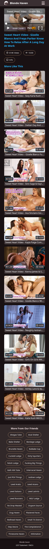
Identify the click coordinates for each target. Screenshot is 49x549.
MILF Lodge (34, 498)
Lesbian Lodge (34, 477)
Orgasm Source (35, 505)
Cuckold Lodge (14, 456)
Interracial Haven (34, 470)
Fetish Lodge (12, 463)
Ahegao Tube (16, 435)
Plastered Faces (33, 512)
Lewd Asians (32, 484)
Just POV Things (15, 477)
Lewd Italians (15, 491)
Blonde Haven (19, 3)
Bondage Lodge (33, 442)
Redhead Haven (14, 519)
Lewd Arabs (16, 484)
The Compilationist (33, 527)
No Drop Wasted (14, 505)
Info (11, 60)
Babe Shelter (14, 442)
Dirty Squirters (34, 456)
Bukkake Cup (34, 449)
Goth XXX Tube (13, 470)
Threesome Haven (16, 534)
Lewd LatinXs (33, 491)
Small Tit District (35, 519)
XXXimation (36, 534)
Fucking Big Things (33, 463)
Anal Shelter (33, 435)
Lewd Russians (16, 498)
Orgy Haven (14, 512)
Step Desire (13, 527)
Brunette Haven (15, 449)
